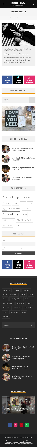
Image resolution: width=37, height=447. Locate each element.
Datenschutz (28, 440)
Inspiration (13, 294)
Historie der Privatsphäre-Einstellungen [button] (22, 442)
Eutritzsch (26, 209)
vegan (24, 312)
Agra (4, 209)
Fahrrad (6, 203)
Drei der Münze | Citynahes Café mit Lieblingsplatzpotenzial (22, 149)
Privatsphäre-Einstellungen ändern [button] (25, 443)
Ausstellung (11, 214)
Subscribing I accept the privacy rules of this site (18, 248)
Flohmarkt (26, 290)
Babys (27, 197)
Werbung (22, 440)
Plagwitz (6, 308)
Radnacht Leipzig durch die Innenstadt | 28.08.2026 (23, 169)
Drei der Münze (8, 220)
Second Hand (17, 308)
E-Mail (4, 241)
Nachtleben (20, 303)
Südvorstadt (29, 308)
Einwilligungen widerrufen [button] (9, 443)
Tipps (5, 312)
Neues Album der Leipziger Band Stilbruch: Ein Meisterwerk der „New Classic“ (17, 50)
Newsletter (15, 440)
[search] (32, 100)
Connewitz (6, 290)
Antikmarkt (14, 208)
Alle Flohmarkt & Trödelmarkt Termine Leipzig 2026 (23, 159)
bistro (15, 203)
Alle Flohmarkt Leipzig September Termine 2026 (22, 178)
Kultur (31, 294)
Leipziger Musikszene (11, 54)
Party (30, 303)
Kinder (23, 294)
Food (5, 294)
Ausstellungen (12, 197)
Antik (24, 214)
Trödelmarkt (14, 312)
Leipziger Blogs (16, 299)
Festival (16, 290)
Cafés (23, 203)
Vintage (6, 316)
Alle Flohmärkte (24, 220)
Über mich (8, 440)
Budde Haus (7, 226)
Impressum (8, 442)
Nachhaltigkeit (8, 303)
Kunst (5, 299)
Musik (27, 299)
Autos (30, 203)
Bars (17, 225)
